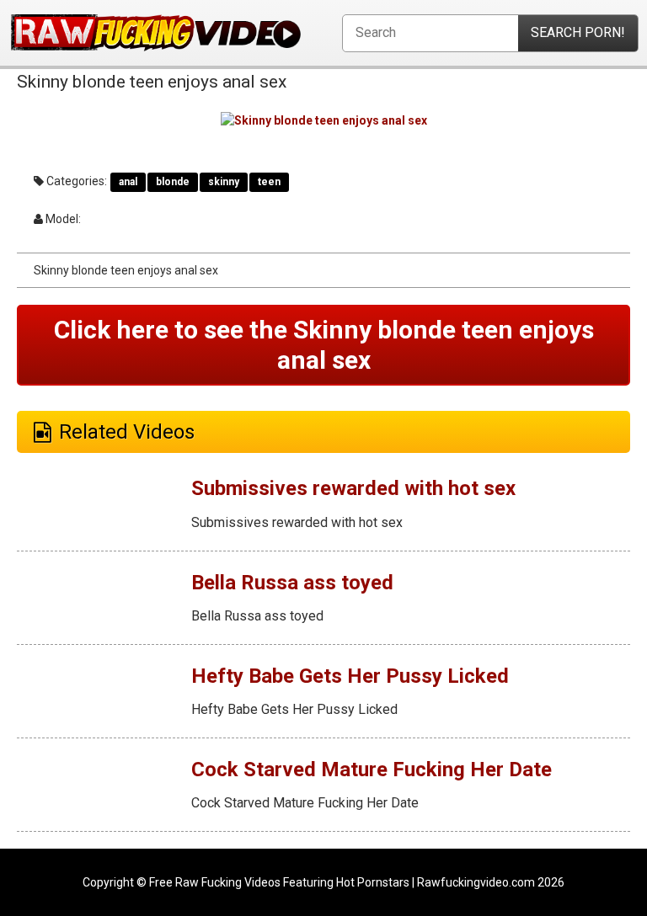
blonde (173, 182)
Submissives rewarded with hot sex (353, 488)
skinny (223, 182)
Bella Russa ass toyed (292, 582)
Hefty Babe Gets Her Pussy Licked (350, 676)
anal (128, 182)
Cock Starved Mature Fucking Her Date (371, 769)
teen (269, 182)
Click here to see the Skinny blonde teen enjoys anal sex (324, 345)
